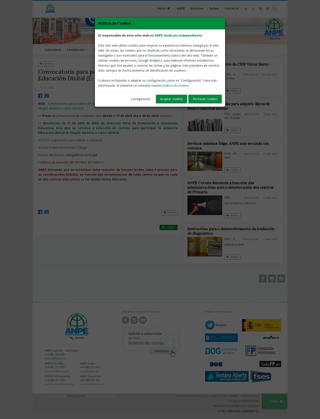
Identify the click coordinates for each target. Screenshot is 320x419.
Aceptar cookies (171, 99)
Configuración (140, 99)
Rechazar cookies (205, 99)
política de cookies (176, 85)
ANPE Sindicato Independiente (178, 35)
